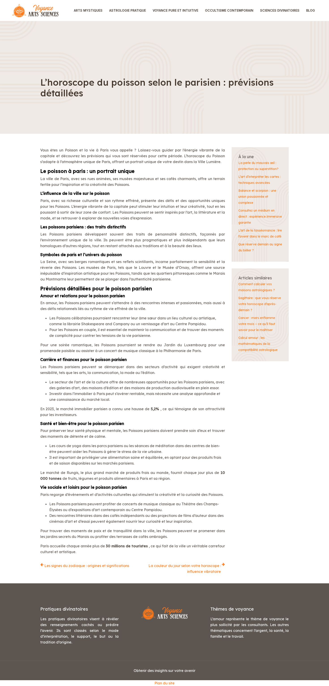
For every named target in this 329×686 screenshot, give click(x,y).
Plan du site (164, 683)
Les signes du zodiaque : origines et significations (86, 565)
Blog (310, 10)
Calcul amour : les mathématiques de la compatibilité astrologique (258, 344)
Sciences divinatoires (279, 10)
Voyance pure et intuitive (175, 10)
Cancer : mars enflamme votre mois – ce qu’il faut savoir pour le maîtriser (256, 324)
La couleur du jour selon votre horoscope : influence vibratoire (184, 568)
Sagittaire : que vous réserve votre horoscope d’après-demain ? (259, 304)
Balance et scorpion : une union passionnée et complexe (257, 197)
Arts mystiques (88, 10)
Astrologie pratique (127, 10)
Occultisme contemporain (229, 10)
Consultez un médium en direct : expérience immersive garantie (260, 216)
